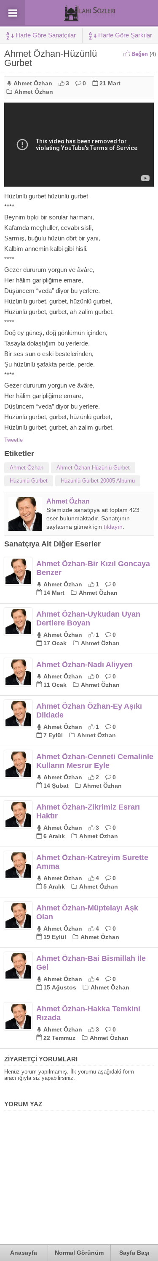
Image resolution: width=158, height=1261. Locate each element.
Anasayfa (23, 1252)
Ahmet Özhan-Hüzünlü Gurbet (93, 467)
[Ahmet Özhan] (25, 528)
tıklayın (113, 526)
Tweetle (13, 440)
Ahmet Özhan (32, 83)
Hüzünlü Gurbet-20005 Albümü (98, 480)
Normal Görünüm (79, 1252)
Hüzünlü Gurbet (29, 480)
